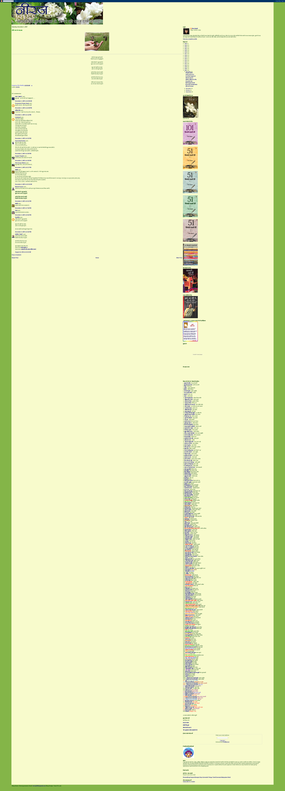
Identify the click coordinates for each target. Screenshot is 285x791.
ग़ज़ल (185, 386)
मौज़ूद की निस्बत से (189, 692)
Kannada (218, 777)
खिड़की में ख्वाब (188, 539)
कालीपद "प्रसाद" (19, 234)
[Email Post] (31, 85)
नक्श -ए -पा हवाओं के (189, 547)
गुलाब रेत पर (187, 706)
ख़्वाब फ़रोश (187, 671)
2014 (186, 58)
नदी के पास (187, 533)
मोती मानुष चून (188, 553)
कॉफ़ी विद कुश (186, 725)
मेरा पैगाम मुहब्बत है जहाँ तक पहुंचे (192, 672)
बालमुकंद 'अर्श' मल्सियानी (190, 627)
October (188, 90)
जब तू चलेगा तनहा (189, 81)
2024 (186, 45)
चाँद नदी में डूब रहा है (189, 527)
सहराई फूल (187, 519)
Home (97, 257)
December (188, 71)
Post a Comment (16, 255)
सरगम (186, 673)
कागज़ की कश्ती (188, 691)
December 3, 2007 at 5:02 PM (23, 215)
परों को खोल (187, 580)
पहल (186, 521)
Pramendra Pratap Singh (22, 103)
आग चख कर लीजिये (189, 495)
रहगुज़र (185, 483)
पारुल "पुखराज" (18, 96)
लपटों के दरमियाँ (187, 474)
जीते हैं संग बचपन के (189, 77)
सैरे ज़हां (186, 479)
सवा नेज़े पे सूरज (188, 688)
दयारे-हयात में (188, 619)
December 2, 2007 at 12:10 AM (23, 184)
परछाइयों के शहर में (188, 492)
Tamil (214, 777)
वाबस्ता (186, 557)
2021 (186, 48)
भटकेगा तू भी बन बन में (190, 74)
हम (185, 587)
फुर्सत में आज (187, 523)
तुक (186, 680)
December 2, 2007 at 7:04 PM (23, 208)
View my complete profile (190, 39)
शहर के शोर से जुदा (189, 577)
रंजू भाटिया (17, 217)
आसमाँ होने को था (188, 488)
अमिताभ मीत (17, 110)
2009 (186, 66)
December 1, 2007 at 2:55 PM (23, 153)
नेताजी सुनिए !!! (24, 247)
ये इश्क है (187, 675)
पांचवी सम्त (187, 596)
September (189, 91)
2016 (186, 55)
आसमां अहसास (188, 531)
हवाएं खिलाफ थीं (188, 525)
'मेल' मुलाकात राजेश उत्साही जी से (190, 730)
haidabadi (18, 117)
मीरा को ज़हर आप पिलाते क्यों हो (191, 84)
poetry (18, 87)
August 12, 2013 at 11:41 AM (23, 252)
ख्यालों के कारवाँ (188, 589)
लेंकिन (187, 573)
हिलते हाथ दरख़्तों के (189, 687)
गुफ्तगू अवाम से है (188, 559)
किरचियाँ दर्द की (188, 702)
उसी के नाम (187, 639)
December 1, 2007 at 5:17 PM (23, 167)
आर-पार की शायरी (193, 696)
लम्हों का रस (187, 690)
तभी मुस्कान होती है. (189, 72)
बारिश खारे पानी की (188, 480)
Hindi (229, 777)
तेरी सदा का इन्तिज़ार (189, 681)
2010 (186, 65)
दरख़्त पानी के (187, 473)
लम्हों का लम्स (187, 507)
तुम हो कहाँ (187, 665)
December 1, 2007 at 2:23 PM (23, 138)
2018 (186, 52)
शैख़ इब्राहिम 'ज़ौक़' (190, 668)
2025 (186, 43)
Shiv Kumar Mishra (20, 163)
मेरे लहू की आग (187, 485)
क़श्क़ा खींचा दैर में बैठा (190, 685)
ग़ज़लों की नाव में (188, 601)
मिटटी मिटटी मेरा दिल (189, 593)
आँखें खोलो (187, 588)
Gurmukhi (205, 777)
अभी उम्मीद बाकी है (189, 595)
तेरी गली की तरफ (188, 493)
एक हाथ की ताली (189, 561)
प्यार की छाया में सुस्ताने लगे (190, 76)
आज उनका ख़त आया (189, 703)
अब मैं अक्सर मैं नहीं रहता (190, 652)
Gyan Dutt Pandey (20, 140)
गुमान (187, 572)
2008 (186, 68)
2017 (186, 53)
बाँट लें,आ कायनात (189, 576)
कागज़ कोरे (187, 524)
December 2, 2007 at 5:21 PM (23, 201)
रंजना (16, 210)
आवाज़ (185, 389)
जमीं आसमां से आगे (189, 560)
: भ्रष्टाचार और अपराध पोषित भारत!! (28, 249)
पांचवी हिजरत (188, 597)
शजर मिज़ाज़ (187, 569)
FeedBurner (226, 742)
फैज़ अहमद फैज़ (188, 660)
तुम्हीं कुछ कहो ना (188, 423)
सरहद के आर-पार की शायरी (192, 677)
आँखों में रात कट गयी (189, 707)
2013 (186, 60)
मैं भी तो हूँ (187, 512)
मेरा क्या (186, 419)
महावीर (16, 169)
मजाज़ (186, 676)
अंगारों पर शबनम (188, 509)
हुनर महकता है (188, 549)
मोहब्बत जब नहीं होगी (189, 694)
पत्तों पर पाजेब (187, 499)
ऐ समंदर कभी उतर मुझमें (190, 412)
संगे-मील (187, 541)
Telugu (210, 777)
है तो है (187, 540)
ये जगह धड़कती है (189, 548)
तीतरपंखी (187, 571)
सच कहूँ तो (186, 470)
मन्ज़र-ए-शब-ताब (188, 664)
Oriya (200, 777)
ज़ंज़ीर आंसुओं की (188, 599)
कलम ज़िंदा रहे (188, 621)
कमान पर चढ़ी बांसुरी (189, 568)
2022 (186, 46)
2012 (186, 62)
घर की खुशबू (187, 592)
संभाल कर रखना (189, 537)
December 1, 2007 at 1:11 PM (23, 114)
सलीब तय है (187, 579)
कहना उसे (187, 641)
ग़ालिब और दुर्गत (188, 695)
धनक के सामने (188, 710)
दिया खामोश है (187, 471)
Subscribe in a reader (189, 781)
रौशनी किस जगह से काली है (191, 556)
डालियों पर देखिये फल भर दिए (191, 79)
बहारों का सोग (188, 704)
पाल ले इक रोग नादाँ (189, 552)
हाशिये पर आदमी (188, 708)
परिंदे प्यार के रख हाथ (189, 86)
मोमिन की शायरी (188, 667)
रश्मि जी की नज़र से (187, 727)
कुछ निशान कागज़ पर (189, 700)
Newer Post (15, 257)
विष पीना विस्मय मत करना (190, 647)
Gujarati (192, 777)
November (188, 88)
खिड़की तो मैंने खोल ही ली (190, 628)
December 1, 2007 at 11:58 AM (23, 101)
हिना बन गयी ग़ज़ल (188, 491)
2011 (186, 63)
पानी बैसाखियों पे (188, 632)
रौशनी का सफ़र (188, 515)
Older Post (179, 257)
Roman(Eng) (186, 777)
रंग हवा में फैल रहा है (189, 623)
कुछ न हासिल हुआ (188, 486)
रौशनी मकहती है (188, 503)
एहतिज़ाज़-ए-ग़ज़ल (189, 617)
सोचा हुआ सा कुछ (189, 536)
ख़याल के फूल (187, 511)
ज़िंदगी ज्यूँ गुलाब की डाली (190, 82)
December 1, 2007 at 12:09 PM (23, 108)
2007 (186, 70)
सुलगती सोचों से (188, 529)
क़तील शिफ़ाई (188, 663)
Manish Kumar (19, 186)
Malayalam (224, 777)
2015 (186, 56)
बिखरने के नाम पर (189, 535)
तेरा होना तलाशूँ (188, 661)
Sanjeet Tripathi (19, 156)
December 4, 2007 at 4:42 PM (23, 232)
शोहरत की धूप (188, 543)
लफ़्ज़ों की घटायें (188, 555)
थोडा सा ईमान (188, 504)
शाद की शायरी (188, 643)
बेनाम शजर (187, 591)
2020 (186, 50)
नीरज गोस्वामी (195, 28)
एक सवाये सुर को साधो (189, 516)
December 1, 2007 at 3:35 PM (23, 160)
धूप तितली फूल (188, 508)
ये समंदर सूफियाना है (189, 513)
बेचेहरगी (187, 567)
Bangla (197, 777)
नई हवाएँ (187, 711)
